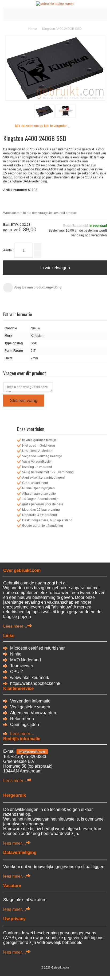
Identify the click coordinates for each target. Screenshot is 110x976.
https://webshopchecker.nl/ (35, 683)
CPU (15, 671)
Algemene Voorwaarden (33, 712)
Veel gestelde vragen (30, 707)
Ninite (15, 654)
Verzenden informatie (30, 701)
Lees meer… (15, 626)
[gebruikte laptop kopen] (55, 3)
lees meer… (14, 843)
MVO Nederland (25, 660)
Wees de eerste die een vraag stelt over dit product (40, 213)
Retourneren (22, 718)
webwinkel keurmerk (29, 677)
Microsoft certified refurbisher (37, 648)
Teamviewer (21, 665)
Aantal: (8, 250)
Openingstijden (24, 724)
